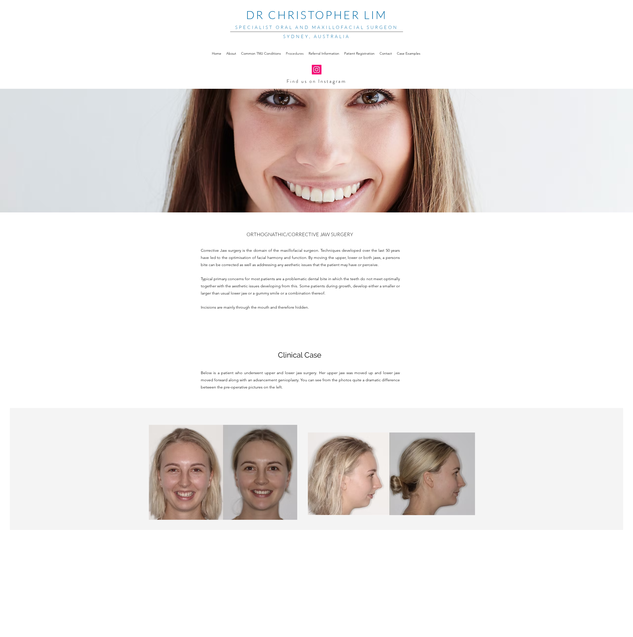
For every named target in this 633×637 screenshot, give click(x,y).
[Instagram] (316, 69)
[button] (408, 53)
